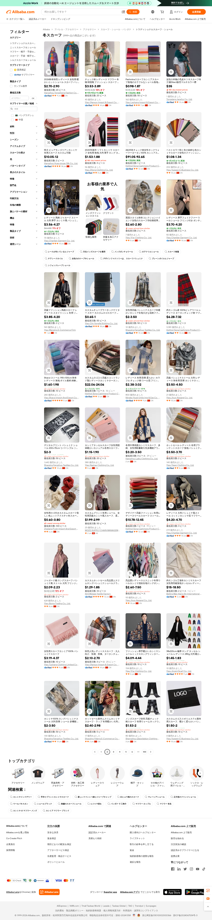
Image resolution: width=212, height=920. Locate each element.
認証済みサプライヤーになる (185, 850)
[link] (208, 890)
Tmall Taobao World (90, 906)
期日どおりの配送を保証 (59, 844)
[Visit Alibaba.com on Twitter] (185, 869)
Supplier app (110, 892)
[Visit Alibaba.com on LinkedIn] (179, 869)
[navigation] (23, 391)
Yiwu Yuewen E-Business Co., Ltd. (182, 170)
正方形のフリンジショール (185, 797)
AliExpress (62, 906)
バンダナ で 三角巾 (118, 804)
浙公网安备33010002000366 (156, 915)
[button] (123, 12)
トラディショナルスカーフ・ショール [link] (154, 29)
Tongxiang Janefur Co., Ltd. (179, 99)
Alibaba (46, 29)
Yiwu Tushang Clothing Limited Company (61, 664)
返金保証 (51, 838)
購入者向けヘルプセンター (143, 832)
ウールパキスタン (20, 804)
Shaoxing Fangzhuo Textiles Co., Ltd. (143, 330)
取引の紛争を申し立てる (142, 844)
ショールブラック (44, 804)
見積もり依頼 (94, 838)
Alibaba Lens (12, 892)
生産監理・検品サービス (59, 856)
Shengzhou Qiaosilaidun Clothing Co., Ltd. (143, 738)
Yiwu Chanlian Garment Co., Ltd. (59, 240)
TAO (130, 906)
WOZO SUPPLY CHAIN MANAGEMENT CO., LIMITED (102, 530)
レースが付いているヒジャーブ (61, 252)
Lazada (106, 906)
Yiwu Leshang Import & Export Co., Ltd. (143, 102)
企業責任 (10, 844)
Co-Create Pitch (14, 838)
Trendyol (139, 906)
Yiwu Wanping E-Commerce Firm (60, 330)
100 (144, 752)
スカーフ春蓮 (173, 252)
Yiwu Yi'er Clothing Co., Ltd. (139, 237)
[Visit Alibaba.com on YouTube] (197, 869)
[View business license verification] (134, 915)
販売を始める (177, 838)
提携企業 (175, 856)
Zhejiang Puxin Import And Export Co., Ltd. (61, 529)
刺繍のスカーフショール (71, 804)
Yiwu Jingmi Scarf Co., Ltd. (179, 671)
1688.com (74, 906)
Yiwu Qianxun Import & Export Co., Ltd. (102, 102)
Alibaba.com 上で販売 (181, 832)
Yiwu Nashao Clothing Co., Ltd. (99, 465)
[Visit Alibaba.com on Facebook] (173, 869)
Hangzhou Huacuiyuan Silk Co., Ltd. (61, 163)
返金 (132, 850)
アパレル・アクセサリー (66, 29)
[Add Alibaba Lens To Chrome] (49, 892)
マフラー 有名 (165, 804)
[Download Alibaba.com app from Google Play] (195, 892)
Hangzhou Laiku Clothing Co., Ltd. (142, 458)
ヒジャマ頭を (96, 804)
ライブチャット (137, 838)
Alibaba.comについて (17, 826)
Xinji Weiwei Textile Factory (98, 594)
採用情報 (10, 850)
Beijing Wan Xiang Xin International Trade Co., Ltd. (184, 594)
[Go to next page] (150, 752)
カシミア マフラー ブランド (57, 811)
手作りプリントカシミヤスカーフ (55, 797)
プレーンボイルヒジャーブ (163, 258)
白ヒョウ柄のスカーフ (129, 797)
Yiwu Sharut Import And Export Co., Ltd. (61, 397)
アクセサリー (89, 29)
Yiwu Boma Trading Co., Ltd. (57, 603)
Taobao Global (119, 906)
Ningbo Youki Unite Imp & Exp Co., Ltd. (143, 397)
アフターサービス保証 (58, 850)
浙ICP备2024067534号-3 (185, 915)
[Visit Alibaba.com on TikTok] (204, 869)
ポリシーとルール (56, 862)
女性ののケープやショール (83, 258)
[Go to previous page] (95, 752)
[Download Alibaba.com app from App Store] (172, 892)
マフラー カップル (143, 804)
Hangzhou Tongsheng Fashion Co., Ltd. (61, 92)
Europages (151, 906)
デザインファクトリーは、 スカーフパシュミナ (123, 258)
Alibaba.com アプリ (130, 892)
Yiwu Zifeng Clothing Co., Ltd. (99, 170)
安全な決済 (52, 832)
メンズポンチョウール (123, 252)
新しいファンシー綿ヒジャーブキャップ (94, 797)
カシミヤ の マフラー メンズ (25, 811)
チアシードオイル (55, 258)
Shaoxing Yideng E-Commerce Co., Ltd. (102, 738)
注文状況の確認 (178, 844)
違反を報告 (135, 862)
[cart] (162, 12)
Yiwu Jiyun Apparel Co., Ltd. (179, 397)
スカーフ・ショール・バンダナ (116, 29)
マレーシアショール (156, 797)
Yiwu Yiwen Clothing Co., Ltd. (180, 465)
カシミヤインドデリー (22, 797)
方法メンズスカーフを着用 (94, 252)
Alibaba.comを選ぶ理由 (17, 832)
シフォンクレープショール (59, 265)
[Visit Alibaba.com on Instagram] (191, 869)
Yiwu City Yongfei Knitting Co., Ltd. (101, 323)
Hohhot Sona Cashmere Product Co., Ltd (143, 166)
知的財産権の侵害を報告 (142, 856)
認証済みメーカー (97, 832)
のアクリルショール (150, 252)
